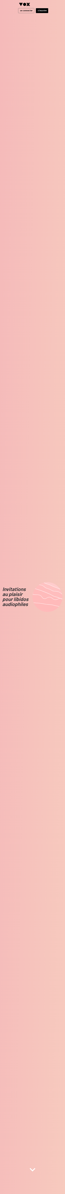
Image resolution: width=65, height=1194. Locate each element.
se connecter (26, 10)
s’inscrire (42, 10)
